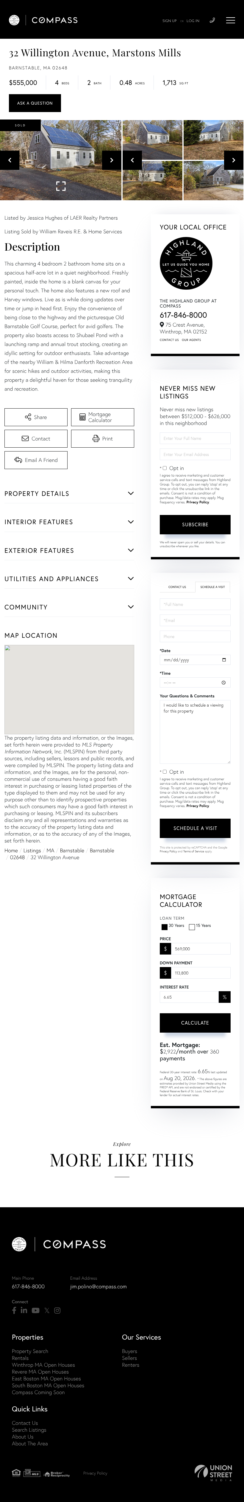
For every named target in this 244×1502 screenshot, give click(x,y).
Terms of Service (193, 851)
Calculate (195, 1023)
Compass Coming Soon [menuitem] (38, 1392)
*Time (165, 673)
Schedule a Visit (212, 587)
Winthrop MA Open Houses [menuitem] (43, 1364)
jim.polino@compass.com (98, 1286)
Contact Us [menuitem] (25, 1422)
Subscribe (195, 524)
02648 (17, 857)
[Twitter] (47, 1311)
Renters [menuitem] (130, 1364)
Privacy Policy (198, 502)
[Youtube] (36, 1311)
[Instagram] (57, 1311)
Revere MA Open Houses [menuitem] (40, 1371)
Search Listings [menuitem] (29, 1429)
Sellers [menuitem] (129, 1357)
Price (165, 938)
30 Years (176, 925)
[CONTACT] (35, 103)
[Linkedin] (24, 1311)
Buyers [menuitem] (129, 1351)
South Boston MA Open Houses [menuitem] (48, 1385)
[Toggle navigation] (230, 20)
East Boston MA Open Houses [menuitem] (46, 1378)
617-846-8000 (183, 315)
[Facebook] (14, 1311)
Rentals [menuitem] (20, 1357)
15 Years (203, 925)
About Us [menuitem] (23, 1436)
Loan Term (172, 918)
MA (50, 850)
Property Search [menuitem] (30, 1351)
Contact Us (169, 340)
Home (11, 850)
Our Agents (191, 340)
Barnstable (72, 850)
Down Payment (176, 963)
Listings (32, 850)
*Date (165, 650)
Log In (193, 21)
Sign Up (169, 21)
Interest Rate (174, 987)
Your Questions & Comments (187, 696)
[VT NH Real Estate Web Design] (213, 1473)
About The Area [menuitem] (30, 1443)
